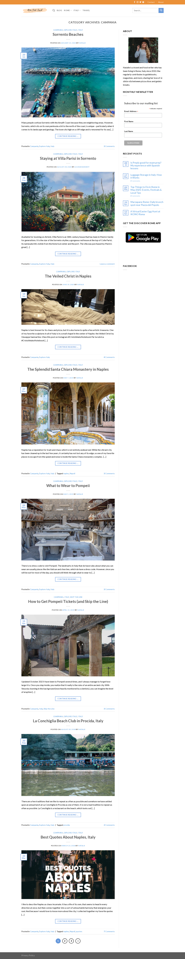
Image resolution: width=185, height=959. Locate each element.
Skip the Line (76, 597)
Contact (151, 2)
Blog (59, 10)
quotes (79, 931)
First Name (128, 121)
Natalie (82, 43)
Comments (109, 146)
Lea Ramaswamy (81, 167)
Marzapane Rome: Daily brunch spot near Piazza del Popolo (146, 203)
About (161, 2)
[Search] (54, 10)
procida (66, 825)
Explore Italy (70, 30)
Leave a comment (107, 264)
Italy (76, 10)
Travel (86, 10)
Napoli (72, 473)
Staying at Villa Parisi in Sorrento (68, 158)
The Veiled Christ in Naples (68, 276)
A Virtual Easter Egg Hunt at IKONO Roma (145, 213)
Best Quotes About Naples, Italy (68, 837)
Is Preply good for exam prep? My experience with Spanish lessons (145, 165)
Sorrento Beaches (68, 34)
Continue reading (68, 136)
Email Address (131, 111)
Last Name (128, 131)
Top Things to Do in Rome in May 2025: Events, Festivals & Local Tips (146, 190)
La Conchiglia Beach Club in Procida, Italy (68, 720)
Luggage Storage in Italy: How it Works (146, 176)
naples (66, 473)
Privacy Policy (28, 955)
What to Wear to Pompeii (68, 485)
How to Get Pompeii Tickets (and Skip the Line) (68, 601)
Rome (67, 10)
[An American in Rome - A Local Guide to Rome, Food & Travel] (34, 10)
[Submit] (161, 10)
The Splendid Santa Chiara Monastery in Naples (68, 369)
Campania (58, 30)
